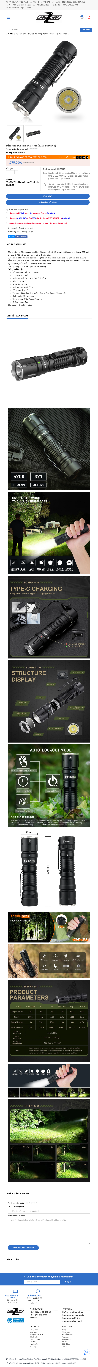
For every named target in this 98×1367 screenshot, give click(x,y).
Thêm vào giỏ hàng (48, 202)
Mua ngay (47, 196)
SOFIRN (21, 152)
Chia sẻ (22, 236)
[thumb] (15, 133)
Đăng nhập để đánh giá (23, 1248)
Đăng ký (68, 1282)
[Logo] (15, 1311)
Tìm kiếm (86, 29)
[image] (49, 17)
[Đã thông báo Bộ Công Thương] (15, 1320)
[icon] (8, 17)
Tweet (12, 236)
